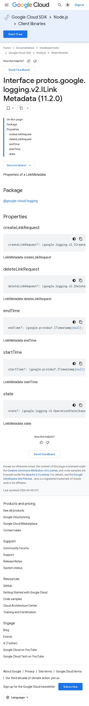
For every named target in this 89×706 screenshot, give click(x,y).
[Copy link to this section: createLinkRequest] (44, 228)
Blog (6, 630)
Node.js (61, 17)
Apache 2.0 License (37, 474)
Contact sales (12, 530)
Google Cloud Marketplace (20, 523)
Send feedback (19, 70)
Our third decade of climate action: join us (32, 678)
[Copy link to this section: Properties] (32, 217)
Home (7, 47)
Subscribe (70, 687)
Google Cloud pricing (16, 517)
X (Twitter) (10, 643)
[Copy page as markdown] (21, 108)
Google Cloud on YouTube (20, 649)
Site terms (45, 671)
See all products (13, 510)
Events (7, 636)
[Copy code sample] (80, 239)
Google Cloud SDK (29, 17)
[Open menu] (6, 5)
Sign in (79, 5)
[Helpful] (29, 61)
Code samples (12, 599)
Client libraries (32, 23)
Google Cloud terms (69, 671)
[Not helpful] (35, 61)
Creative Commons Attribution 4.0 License (33, 470)
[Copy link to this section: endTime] (24, 311)
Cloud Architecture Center (20, 605)
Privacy (30, 671)
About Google (12, 671)
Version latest (19, 165)
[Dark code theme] (74, 239)
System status (12, 568)
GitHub (7, 585)
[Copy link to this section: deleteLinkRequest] (43, 269)
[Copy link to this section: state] (17, 394)
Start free (15, 34)
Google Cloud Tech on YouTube (23, 656)
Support (8, 554)
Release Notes (12, 561)
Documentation (25, 47)
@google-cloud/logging (20, 201)
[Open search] (59, 4)
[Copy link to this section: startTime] (26, 352)
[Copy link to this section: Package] (27, 190)
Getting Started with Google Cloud (25, 592)
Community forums (16, 548)
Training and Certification (19, 612)
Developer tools (49, 47)
